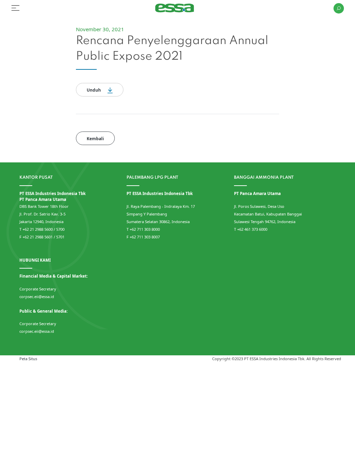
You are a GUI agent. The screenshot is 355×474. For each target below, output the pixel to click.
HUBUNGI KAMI (35, 260)
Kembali (95, 139)
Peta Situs (28, 358)
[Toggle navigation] (15, 8)
